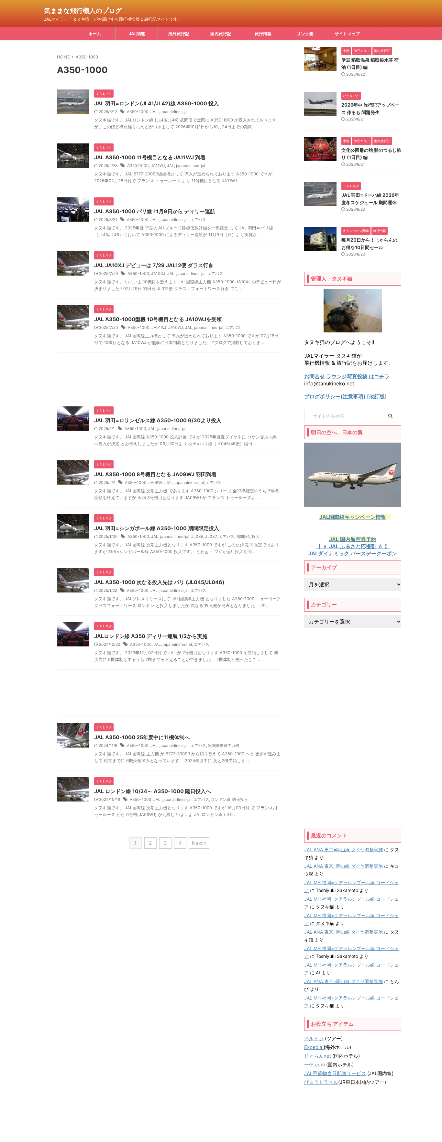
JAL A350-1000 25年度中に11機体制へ (142, 737)
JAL (154, 111)
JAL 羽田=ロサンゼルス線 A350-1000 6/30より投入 (157, 420)
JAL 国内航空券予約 (352, 539)
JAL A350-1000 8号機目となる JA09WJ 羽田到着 (155, 474)
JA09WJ (156, 482)
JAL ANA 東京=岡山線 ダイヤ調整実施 (343, 849)
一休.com (314, 1065)
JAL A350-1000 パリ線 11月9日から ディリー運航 (154, 211)
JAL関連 (137, 33)
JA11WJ (158, 165)
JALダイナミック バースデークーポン (352, 553)
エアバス (198, 219)
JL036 (197, 536)
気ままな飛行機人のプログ (83, 11)
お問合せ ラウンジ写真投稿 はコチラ (347, 376)
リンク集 (305, 33)
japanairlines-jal (189, 482)
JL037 (211, 536)
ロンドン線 (220, 799)
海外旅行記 (178, 33)
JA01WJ (158, 327)
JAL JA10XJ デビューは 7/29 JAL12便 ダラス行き (154, 265)
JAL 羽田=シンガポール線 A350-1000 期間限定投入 (156, 528)
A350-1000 (138, 111)
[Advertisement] (169, 377)
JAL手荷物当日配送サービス (335, 1073)
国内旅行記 (220, 33)
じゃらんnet (317, 1056)
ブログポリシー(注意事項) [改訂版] (345, 396)
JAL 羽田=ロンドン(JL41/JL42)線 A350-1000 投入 (156, 103)
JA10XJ (158, 273)
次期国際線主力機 (223, 745)
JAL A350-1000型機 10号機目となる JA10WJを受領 (158, 319)
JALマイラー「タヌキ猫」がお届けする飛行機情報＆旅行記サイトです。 (221, 1123)
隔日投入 (240, 799)
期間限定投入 (248, 536)
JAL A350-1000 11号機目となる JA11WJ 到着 (149, 157)
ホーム (94, 33)
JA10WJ (175, 327)
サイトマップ (347, 33)
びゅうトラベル (321, 1082)
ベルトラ (314, 1038)
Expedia (314, 1047)
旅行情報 (263, 33)
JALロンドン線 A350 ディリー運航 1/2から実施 (150, 636)
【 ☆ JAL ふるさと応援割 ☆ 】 (353, 546)
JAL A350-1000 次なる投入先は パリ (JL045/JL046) (159, 582)
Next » (199, 843)
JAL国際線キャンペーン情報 (352, 517)
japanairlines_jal (174, 111)
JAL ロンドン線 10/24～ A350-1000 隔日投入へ (152, 791)
